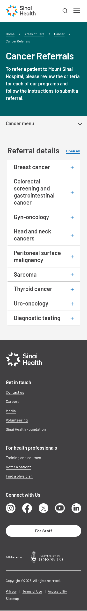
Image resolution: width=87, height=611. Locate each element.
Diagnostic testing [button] (37, 317)
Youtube (60, 508)
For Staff (43, 530)
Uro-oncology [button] (31, 303)
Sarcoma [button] (25, 274)
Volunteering (17, 420)
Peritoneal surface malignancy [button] (37, 256)
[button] (65, 11)
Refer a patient (18, 466)
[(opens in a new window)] (47, 557)
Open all (73, 151)
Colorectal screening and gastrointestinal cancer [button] (34, 192)
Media (11, 410)
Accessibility (57, 591)
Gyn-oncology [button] (31, 216)
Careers (12, 401)
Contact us (15, 392)
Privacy (11, 591)
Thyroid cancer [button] (33, 288)
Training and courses (23, 457)
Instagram (10, 508)
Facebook (27, 508)
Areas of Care (34, 34)
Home (10, 34)
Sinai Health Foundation (26, 429)
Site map (12, 598)
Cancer (59, 34)
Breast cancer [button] (32, 166)
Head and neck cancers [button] (32, 235)
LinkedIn (76, 508)
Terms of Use (32, 591)
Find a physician (19, 476)
